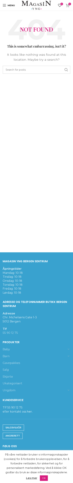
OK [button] (44, 478)
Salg (6, 369)
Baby (6, 349)
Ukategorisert (12, 383)
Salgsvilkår (13, 427)
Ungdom (9, 390)
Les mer (31, 478)
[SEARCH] (66, 70)
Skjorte (8, 376)
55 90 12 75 (10, 332)
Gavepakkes (11, 363)
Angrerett (12, 435)
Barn (6, 356)
